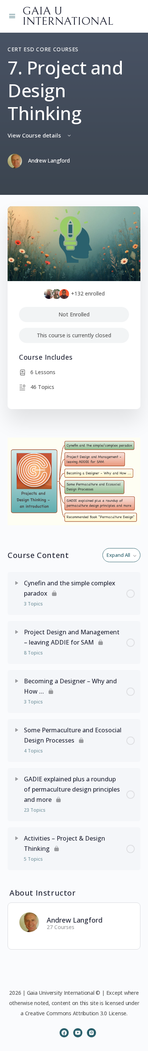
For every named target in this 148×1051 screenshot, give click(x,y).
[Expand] (16, 583)
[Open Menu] (12, 15)
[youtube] (77, 1032)
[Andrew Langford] (29, 921)
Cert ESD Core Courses (43, 49)
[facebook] (64, 1032)
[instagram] (91, 1032)
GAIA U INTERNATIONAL (67, 16)
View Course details (35, 135)
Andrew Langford (74, 920)
